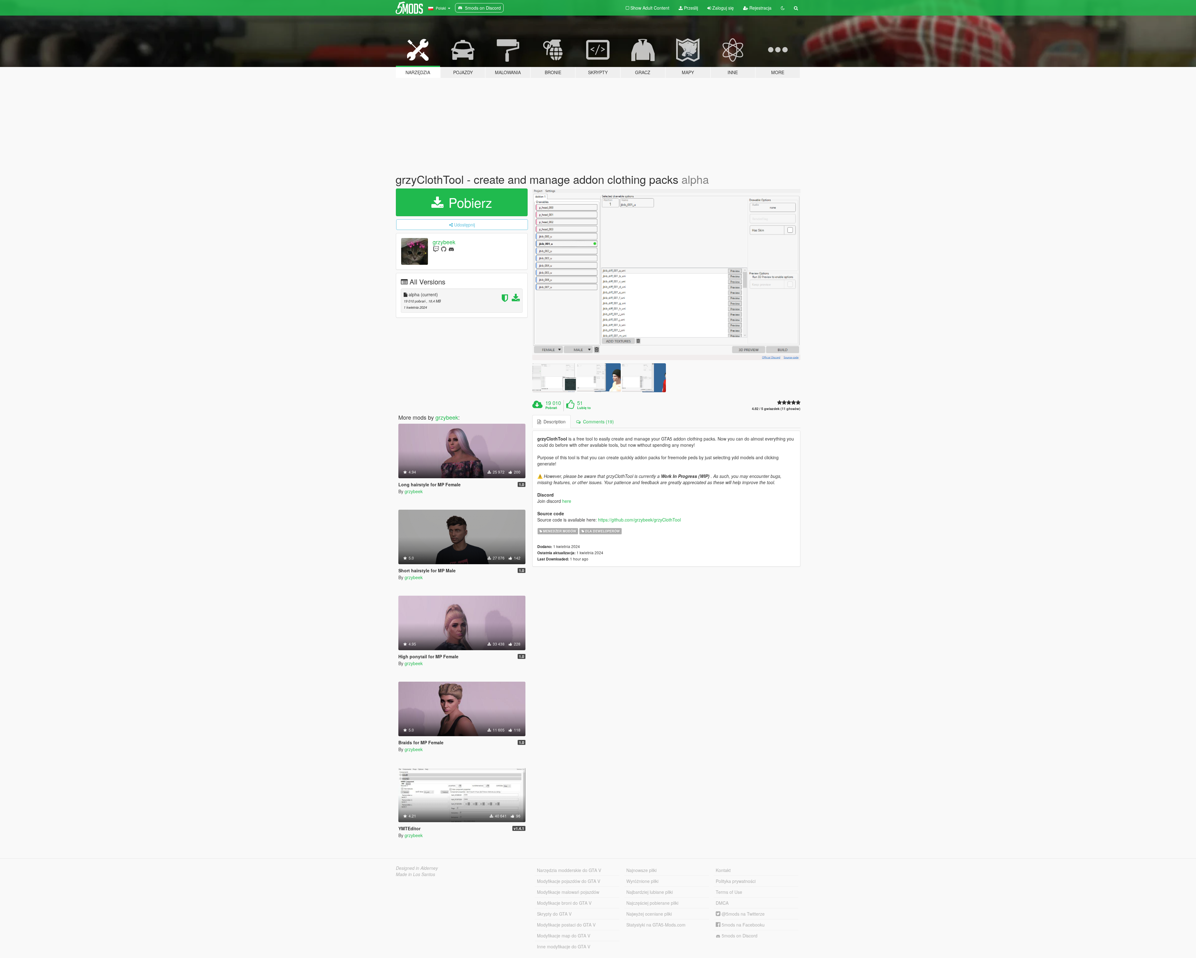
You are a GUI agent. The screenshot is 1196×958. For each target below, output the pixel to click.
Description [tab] (553, 421)
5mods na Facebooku (742, 925)
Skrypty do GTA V (554, 914)
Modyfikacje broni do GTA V (564, 903)
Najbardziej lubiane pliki (649, 892)
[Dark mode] (782, 8)
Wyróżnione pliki (642, 881)
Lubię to (584, 408)
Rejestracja (759, 8)
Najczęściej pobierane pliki (652, 903)
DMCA (722, 903)
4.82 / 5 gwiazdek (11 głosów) (776, 408)
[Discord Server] (451, 248)
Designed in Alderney (417, 868)
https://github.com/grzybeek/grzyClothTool (639, 520)
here (566, 501)
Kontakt (723, 870)
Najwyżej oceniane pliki (649, 914)
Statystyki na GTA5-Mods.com (656, 925)
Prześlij (690, 8)
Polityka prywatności (736, 881)
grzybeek (444, 242)
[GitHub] (444, 248)
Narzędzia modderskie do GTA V (569, 870)
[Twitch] (436, 248)
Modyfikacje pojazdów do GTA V (568, 881)
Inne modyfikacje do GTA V (563, 946)
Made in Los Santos (415, 874)
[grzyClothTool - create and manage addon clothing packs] (666, 274)
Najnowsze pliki (641, 870)
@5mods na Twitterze (742, 914)
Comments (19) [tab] (597, 421)
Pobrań (551, 408)
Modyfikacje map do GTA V (563, 935)
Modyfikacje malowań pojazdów (568, 892)
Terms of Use (729, 892)
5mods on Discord (738, 935)
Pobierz (468, 202)
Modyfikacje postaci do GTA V (566, 925)
